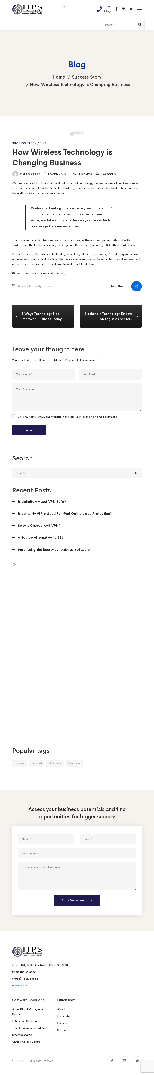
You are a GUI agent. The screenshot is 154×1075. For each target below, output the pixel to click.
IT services (74, 763)
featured (37, 763)
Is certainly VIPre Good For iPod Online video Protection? (65, 514)
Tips (43, 143)
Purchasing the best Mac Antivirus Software (54, 550)
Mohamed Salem (29, 174)
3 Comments (108, 174)
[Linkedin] (123, 9)
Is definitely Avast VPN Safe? (42, 502)
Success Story (86, 77)
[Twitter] (131, 9)
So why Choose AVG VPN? (39, 525)
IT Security (55, 763)
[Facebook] (116, 9)
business (19, 763)
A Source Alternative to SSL (40, 537)
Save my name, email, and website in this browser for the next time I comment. (68, 416)
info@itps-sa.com (23, 971)
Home (59, 77)
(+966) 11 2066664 (25, 978)
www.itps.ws (20, 985)
